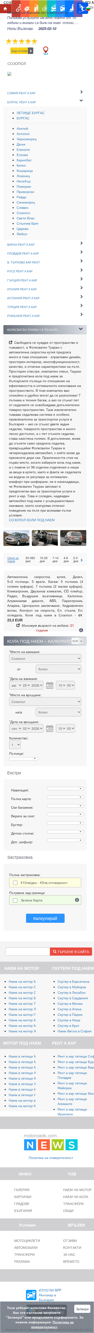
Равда (21, 196)
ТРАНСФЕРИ (24, 1254)
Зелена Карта (31, 900)
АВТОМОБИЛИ (26, 1247)
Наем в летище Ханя (25, 1083)
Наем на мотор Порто (26, 1014)
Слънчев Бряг (28, 223)
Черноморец (27, 138)
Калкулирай (45, 918)
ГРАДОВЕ (21, 1203)
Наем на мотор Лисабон (28, 1008)
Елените (23, 149)
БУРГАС (23, 118)
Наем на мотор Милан (26, 981)
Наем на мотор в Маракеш (30, 1100)
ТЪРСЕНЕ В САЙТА (72, 951)
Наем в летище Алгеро (27, 1072)
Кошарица (25, 170)
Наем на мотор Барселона (30, 997)
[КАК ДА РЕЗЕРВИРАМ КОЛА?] (81, 630)
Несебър (24, 181)
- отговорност (44, 882)
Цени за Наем (13, 559)
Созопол (23, 212)
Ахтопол (23, 133)
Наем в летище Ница (25, 1094)
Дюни (21, 144)
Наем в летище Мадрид (28, 1067)
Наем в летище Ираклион (29, 1089)
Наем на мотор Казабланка (30, 1105)
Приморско (25, 191)
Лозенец (23, 175)
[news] (51, 1141)
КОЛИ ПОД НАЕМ (32, 519)
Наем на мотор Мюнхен (28, 1025)
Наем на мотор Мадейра (28, 1019)
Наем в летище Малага (27, 1061)
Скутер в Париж (70, 1014)
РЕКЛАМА (22, 1261)
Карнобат (24, 160)
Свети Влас (26, 218)
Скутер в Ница (69, 1019)
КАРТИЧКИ (22, 1196)
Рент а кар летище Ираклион (72, 1111)
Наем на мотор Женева (27, 1031)
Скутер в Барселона (73, 981)
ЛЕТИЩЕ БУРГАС (31, 112)
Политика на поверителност (51, 1157)
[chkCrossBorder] (77, 900)
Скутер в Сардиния (73, 997)
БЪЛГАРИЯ (23, 1210)
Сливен (22, 207)
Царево (22, 228)
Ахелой (22, 128)
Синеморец (26, 202)
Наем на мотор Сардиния (29, 986)
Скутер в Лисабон (72, 992)
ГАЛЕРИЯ (21, 1189)
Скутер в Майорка (72, 986)
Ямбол (22, 233)
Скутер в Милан (70, 1003)
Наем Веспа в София (75, 1031)
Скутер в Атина (69, 1008)
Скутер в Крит (68, 1025)
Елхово (22, 154)
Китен (21, 165)
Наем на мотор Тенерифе (29, 1003)
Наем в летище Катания (28, 1078)
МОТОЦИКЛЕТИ (27, 1240)
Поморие (24, 186)
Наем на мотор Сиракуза (28, 992)
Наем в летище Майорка (28, 1056)
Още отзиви (19, 51)
